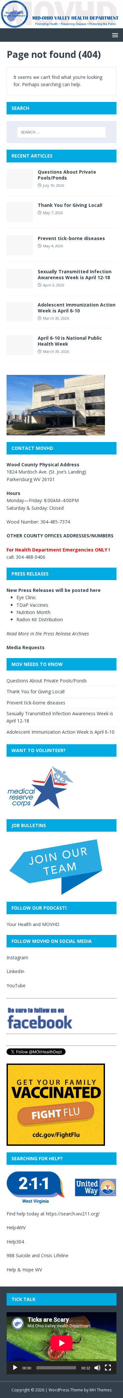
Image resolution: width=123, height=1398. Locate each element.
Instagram (17, 957)
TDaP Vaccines (32, 605)
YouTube (16, 985)
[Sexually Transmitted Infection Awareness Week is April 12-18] (20, 284)
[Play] (15, 1367)
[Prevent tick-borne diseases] (20, 251)
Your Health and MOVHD (33, 924)
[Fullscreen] (108, 1367)
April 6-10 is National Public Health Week (70, 341)
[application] (61, 1343)
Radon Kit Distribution (39, 619)
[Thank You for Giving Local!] (20, 218)
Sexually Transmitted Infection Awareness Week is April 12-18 (75, 274)
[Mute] (97, 1367)
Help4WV (16, 1227)
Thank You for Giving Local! (70, 205)
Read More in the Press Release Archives (48, 633)
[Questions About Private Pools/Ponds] (20, 185)
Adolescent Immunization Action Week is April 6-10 (76, 308)
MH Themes (101, 1390)
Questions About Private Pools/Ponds (67, 175)
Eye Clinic (26, 597)
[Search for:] (61, 132)
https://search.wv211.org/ (73, 1214)
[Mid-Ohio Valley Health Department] (61, 24)
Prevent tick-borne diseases (71, 238)
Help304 (15, 1242)
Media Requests (26, 647)
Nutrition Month (33, 612)
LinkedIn (15, 971)
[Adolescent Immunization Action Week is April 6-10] (20, 317)
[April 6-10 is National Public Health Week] (20, 351)
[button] (114, 34)
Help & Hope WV (24, 1269)
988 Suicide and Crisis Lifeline (38, 1255)
